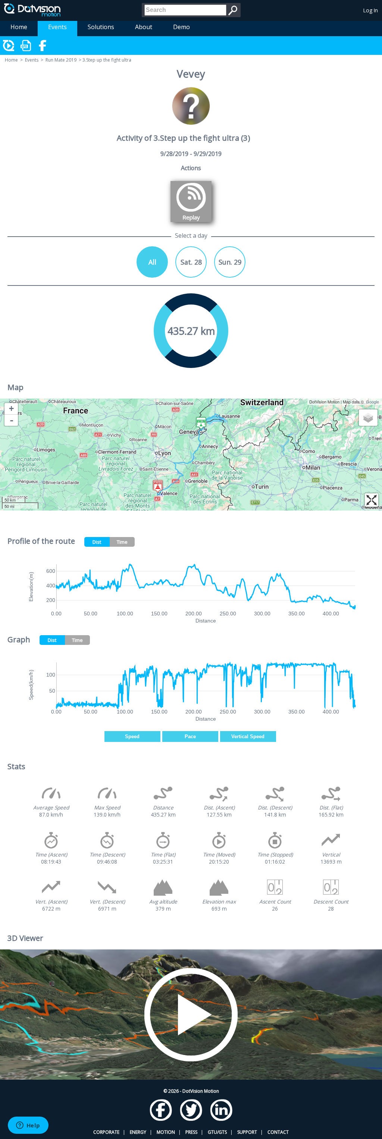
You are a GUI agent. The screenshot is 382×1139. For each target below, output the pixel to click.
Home (18, 27)
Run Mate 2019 (61, 60)
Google (372, 402)
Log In (370, 10)
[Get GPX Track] (26, 45)
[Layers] (368, 417)
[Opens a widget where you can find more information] (27, 1126)
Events (57, 27)
